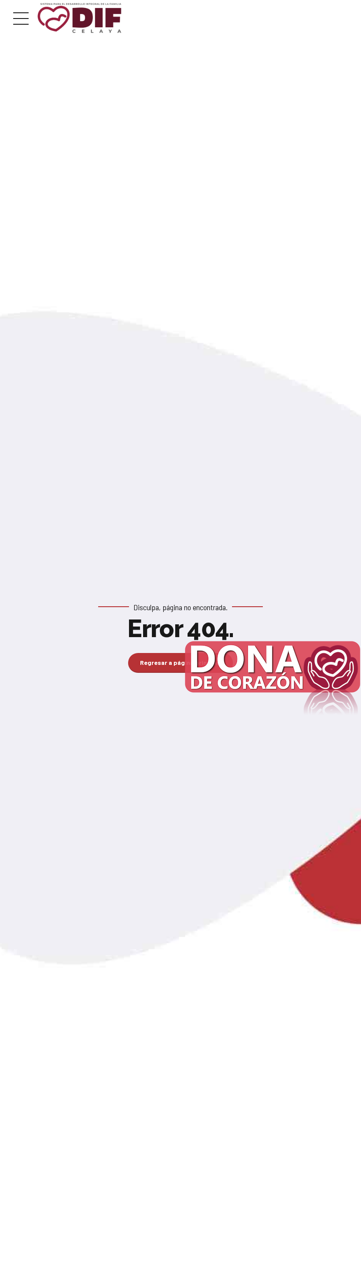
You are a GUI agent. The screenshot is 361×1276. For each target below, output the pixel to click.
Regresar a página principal (180, 662)
